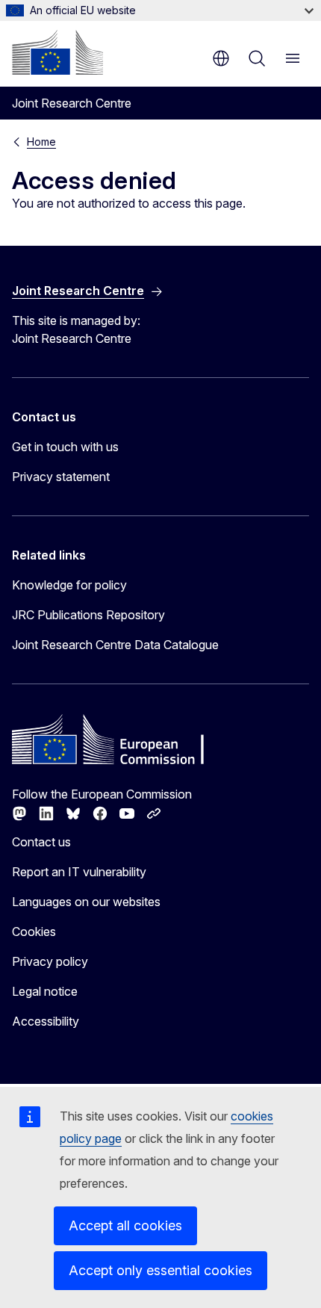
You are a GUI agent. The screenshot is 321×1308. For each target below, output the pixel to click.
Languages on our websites (86, 901)
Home (41, 141)
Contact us (41, 841)
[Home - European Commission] (57, 52)
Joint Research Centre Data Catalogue (115, 644)
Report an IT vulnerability (79, 871)
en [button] (221, 58)
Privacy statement (61, 476)
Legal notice (45, 991)
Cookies (34, 931)
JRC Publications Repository (88, 614)
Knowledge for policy (69, 584)
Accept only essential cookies (160, 1270)
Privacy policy (50, 961)
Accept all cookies (125, 1225)
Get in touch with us (65, 446)
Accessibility (45, 1021)
